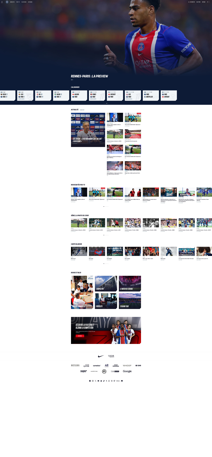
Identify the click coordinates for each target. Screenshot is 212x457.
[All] (106, 366)
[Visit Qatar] (86, 366)
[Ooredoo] (96, 366)
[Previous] (72, 95)
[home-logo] (7, 2)
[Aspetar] (94, 371)
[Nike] (101, 356)
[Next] (139, 95)
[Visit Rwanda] (116, 366)
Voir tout (82, 109)
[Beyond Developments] (75, 366)
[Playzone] (80, 336)
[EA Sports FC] (104, 371)
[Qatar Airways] (111, 356)
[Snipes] (83, 371)
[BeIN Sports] (115, 371)
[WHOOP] (127, 366)
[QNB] (138, 366)
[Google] (127, 371)
